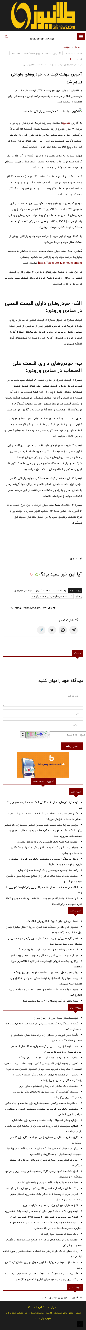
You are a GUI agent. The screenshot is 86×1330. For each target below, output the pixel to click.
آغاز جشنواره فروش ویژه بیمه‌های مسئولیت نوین (50, 1205)
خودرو (66, 46)
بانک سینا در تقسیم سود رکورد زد (59, 1234)
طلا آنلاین (77, 1297)
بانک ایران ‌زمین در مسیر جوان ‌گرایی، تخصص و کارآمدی (47, 1279)
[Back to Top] (80, 1324)
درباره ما (51, 1307)
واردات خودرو (59, 591)
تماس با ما (38, 1307)
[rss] (29, 1307)
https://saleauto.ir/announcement (60, 262)
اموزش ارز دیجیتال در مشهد (53, 1297)
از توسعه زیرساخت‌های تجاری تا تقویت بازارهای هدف (48, 949)
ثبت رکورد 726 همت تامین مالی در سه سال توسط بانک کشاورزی (41, 1211)
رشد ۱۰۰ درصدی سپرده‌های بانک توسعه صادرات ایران (48, 870)
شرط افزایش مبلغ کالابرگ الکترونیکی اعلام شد (52, 921)
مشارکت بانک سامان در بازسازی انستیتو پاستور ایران (48, 1086)
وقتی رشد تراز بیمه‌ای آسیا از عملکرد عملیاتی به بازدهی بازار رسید (41, 1273)
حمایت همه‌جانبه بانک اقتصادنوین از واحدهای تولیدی (47, 841)
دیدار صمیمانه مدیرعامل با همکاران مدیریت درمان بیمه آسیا (44, 955)
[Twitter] (52, 630)
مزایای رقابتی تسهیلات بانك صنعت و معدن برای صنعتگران (45, 1120)
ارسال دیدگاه (72, 746)
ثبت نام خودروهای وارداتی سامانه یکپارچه (52, 596)
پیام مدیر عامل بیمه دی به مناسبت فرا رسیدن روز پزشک (46, 972)
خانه (77, 46)
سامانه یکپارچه (43, 591)
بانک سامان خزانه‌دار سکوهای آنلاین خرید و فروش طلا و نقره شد (41, 1188)
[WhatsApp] (63, 630)
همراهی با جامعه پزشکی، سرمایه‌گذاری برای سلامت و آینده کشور (41, 1103)
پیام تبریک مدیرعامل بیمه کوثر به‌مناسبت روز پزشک (48, 1057)
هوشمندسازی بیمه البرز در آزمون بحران (56, 1017)
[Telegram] (73, 630)
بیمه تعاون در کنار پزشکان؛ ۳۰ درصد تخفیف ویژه (50, 1000)
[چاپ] (70, 59)
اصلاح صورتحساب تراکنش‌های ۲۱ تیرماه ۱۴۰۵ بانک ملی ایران (44, 1216)
